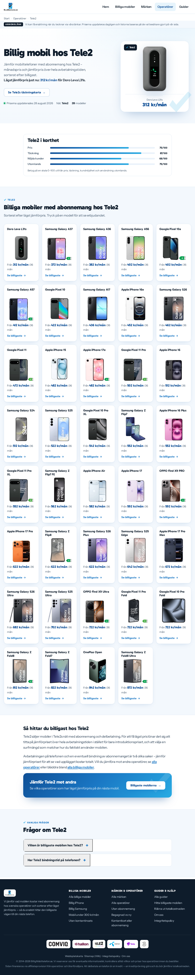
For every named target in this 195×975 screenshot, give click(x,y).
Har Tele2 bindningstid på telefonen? (54, 860)
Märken (146, 7)
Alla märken (118, 897)
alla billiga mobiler (80, 767)
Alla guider (161, 897)
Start (7, 18)
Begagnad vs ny (121, 915)
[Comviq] (58, 944)
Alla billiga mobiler (80, 897)
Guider (184, 7)
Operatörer (165, 7)
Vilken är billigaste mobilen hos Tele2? (55, 845)
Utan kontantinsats (80, 920)
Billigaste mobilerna (145, 785)
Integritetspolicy (164, 920)
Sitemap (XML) (92, 956)
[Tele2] (99, 944)
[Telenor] (114, 944)
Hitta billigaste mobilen (168, 903)
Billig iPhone (76, 903)
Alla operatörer (120, 903)
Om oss (159, 915)
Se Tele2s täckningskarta (27, 92)
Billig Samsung (78, 908)
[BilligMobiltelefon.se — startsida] (11, 7)
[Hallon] (81, 944)
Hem (105, 7)
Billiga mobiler (125, 7)
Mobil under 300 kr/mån (84, 915)
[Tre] (144, 944)
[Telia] (131, 944)
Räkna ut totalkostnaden (169, 908)
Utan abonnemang (123, 908)
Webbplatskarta (74, 956)
